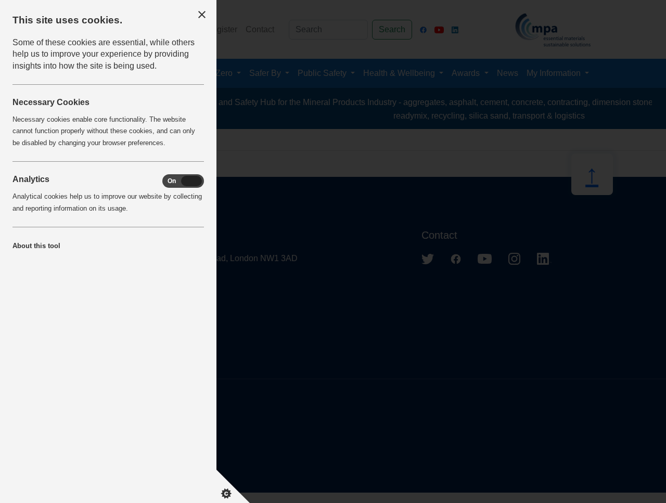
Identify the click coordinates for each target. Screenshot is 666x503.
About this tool (36, 246)
